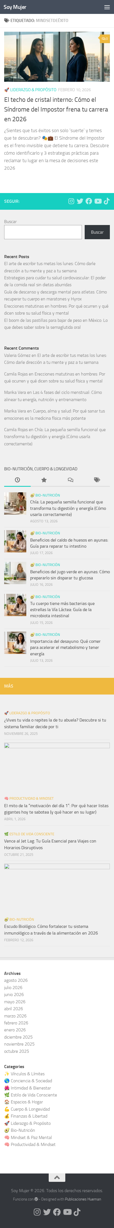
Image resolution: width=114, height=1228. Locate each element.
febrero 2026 (16, 1023)
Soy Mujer (15, 7)
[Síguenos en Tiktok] (106, 201)
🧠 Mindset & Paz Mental (28, 1137)
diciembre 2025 (18, 1037)
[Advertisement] (57, 60)
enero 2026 (15, 1029)
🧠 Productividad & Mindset (29, 798)
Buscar (10, 221)
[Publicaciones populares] (44, 481)
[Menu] (107, 7)
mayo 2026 (14, 1001)
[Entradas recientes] (17, 481)
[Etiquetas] (97, 481)
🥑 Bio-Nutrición (45, 495)
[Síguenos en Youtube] (97, 201)
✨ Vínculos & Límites (24, 1073)
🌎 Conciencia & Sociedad (28, 1080)
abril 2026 (13, 1008)
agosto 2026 (16, 980)
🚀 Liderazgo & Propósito (27, 713)
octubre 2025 (16, 1051)
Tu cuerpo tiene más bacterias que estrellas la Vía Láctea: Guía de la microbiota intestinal (62, 610)
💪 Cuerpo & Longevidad (27, 1109)
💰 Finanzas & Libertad (25, 1116)
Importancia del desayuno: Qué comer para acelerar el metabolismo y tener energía (65, 647)
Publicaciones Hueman (83, 1199)
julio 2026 (13, 987)
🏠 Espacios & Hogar (23, 1102)
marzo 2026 (15, 1016)
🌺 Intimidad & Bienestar (27, 1088)
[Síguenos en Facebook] (89, 201)
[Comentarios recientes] (70, 481)
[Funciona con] (36, 1199)
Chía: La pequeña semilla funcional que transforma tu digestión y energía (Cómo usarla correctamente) (55, 436)
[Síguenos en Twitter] (80, 201)
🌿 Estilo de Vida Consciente (29, 834)
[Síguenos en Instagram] (71, 201)
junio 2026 (14, 994)
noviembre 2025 (19, 1044)
